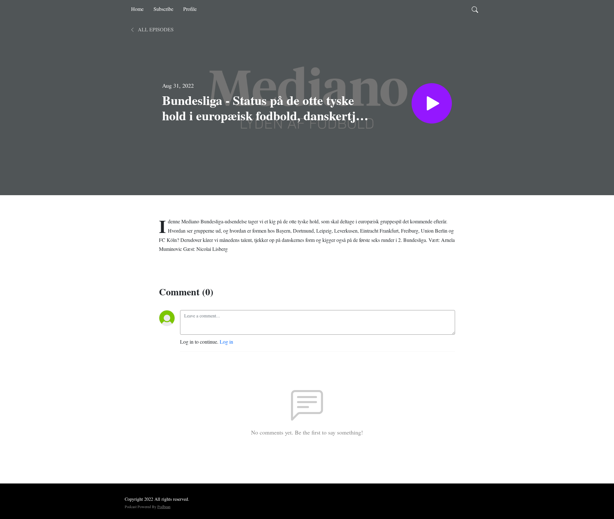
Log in (226, 341)
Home (137, 8)
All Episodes (155, 29)
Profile (190, 8)
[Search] (475, 9)
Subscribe (163, 8)
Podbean (163, 506)
